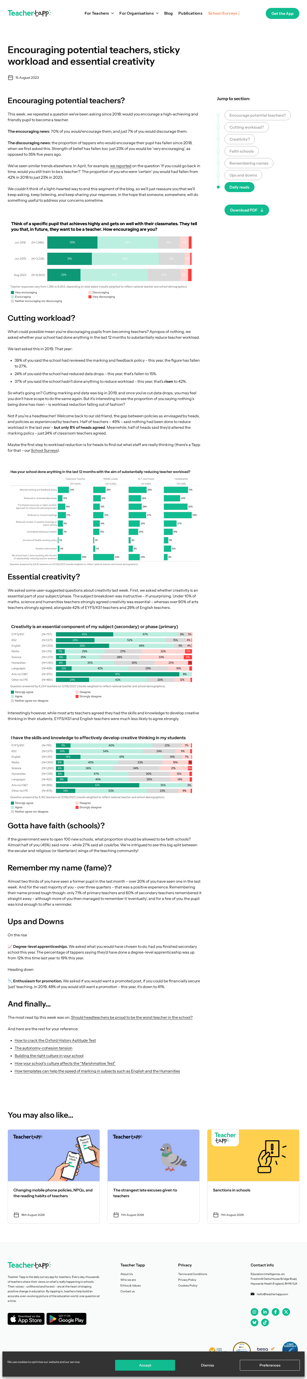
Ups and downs (243, 175)
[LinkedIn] (265, 1312)
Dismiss (207, 1365)
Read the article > (54, 1176)
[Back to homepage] (29, 13)
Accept (145, 1365)
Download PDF (244, 210)
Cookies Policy (187, 1285)
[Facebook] (275, 1312)
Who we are (128, 1280)
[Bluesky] (254, 1322)
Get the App (283, 13)
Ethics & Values (130, 1285)
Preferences (270, 1365)
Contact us (127, 1291)
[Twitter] (286, 1312)
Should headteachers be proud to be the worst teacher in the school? (132, 1017)
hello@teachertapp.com (272, 1294)
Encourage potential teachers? (258, 115)
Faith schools (242, 151)
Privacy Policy (187, 1280)
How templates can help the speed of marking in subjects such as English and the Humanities (97, 1071)
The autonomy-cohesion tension (43, 1048)
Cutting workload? (247, 127)
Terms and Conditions (192, 1274)
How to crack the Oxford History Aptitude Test (55, 1040)
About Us (126, 1274)
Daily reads (239, 187)
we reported (120, 165)
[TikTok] (265, 1322)
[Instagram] (254, 1312)
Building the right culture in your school (49, 1055)
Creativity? (240, 139)
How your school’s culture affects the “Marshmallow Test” (65, 1063)
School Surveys (44, 450)
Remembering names (249, 163)
